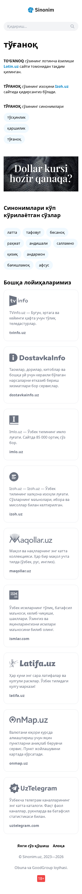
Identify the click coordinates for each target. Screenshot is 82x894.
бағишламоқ (18, 265)
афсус (44, 265)
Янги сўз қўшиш (33, 845)
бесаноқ (57, 232)
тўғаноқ (14, 139)
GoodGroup (42, 867)
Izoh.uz (62, 86)
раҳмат (13, 243)
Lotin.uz (11, 66)
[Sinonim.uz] (41, 10)
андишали (38, 243)
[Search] (72, 26)
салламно (65, 243)
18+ (41, 878)
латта (12, 232)
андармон (36, 254)
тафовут (33, 232)
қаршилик (16, 128)
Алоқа (59, 845)
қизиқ (12, 254)
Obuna (20, 867)
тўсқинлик (16, 117)
